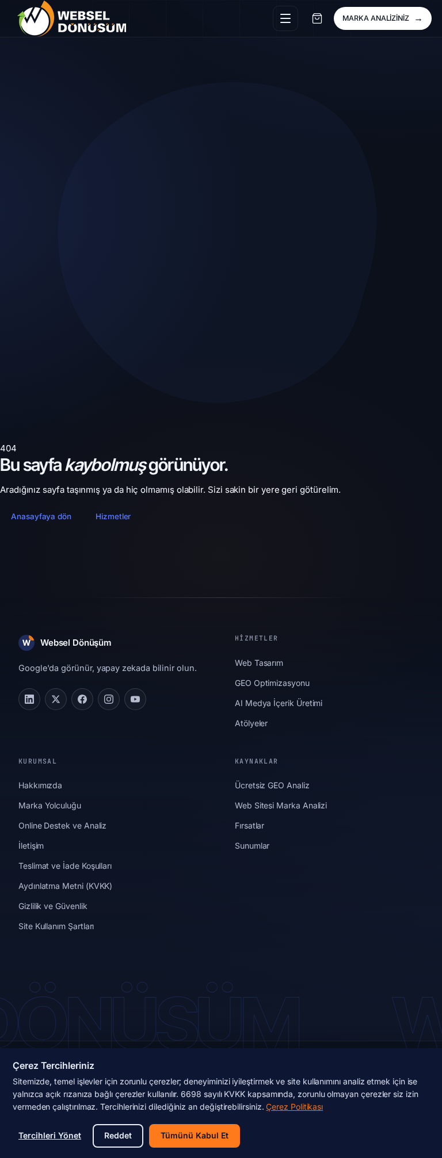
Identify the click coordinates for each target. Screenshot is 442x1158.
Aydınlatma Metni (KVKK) (65, 886)
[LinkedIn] (29, 699)
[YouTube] (135, 699)
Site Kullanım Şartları (56, 926)
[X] (56, 699)
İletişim (31, 845)
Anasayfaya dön (41, 516)
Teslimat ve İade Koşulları (65, 866)
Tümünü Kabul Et (194, 1135)
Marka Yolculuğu (49, 805)
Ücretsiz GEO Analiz (272, 785)
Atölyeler (251, 723)
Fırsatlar (249, 825)
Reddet (118, 1135)
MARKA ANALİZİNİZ (382, 18)
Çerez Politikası (294, 1106)
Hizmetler (113, 516)
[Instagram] (109, 699)
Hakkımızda (40, 785)
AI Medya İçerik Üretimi (278, 703)
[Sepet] (317, 18)
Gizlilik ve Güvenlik (52, 906)
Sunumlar (252, 845)
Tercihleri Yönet (49, 1135)
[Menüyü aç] (285, 18)
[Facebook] (82, 699)
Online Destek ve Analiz (62, 825)
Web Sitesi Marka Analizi (281, 805)
